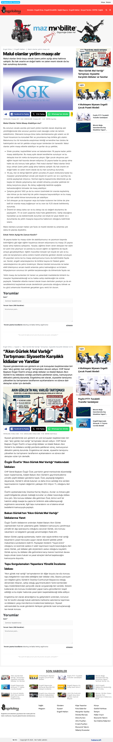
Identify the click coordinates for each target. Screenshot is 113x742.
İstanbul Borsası (81, 715)
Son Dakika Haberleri (102, 721)
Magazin (42, 708)
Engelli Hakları (19, 49)
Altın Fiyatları (80, 721)
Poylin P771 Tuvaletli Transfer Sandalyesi (101, 116)
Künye (103, 2)
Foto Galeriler (81, 708)
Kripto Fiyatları (81, 724)
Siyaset (17, 347)
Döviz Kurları (80, 718)
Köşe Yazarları (81, 705)
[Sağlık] (93, 91)
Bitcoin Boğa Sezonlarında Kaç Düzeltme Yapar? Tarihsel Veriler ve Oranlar (99, 127)
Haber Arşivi (99, 715)
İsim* (5, 297)
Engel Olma (7, 49)
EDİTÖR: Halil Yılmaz (51, 434)
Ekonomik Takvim (82, 727)
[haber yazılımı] (96, 740)
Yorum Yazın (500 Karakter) (13, 305)
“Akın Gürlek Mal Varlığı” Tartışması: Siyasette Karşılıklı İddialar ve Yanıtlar (93, 73)
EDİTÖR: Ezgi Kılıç (51, 119)
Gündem (60, 705)
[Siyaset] (93, 57)
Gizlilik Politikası (100, 708)
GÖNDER (69, 325)
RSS (15, 740)
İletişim (108, 2)
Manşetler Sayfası (82, 711)
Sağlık (41, 705)
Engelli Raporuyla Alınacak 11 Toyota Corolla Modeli (100, 423)
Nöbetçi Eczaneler (82, 730)
